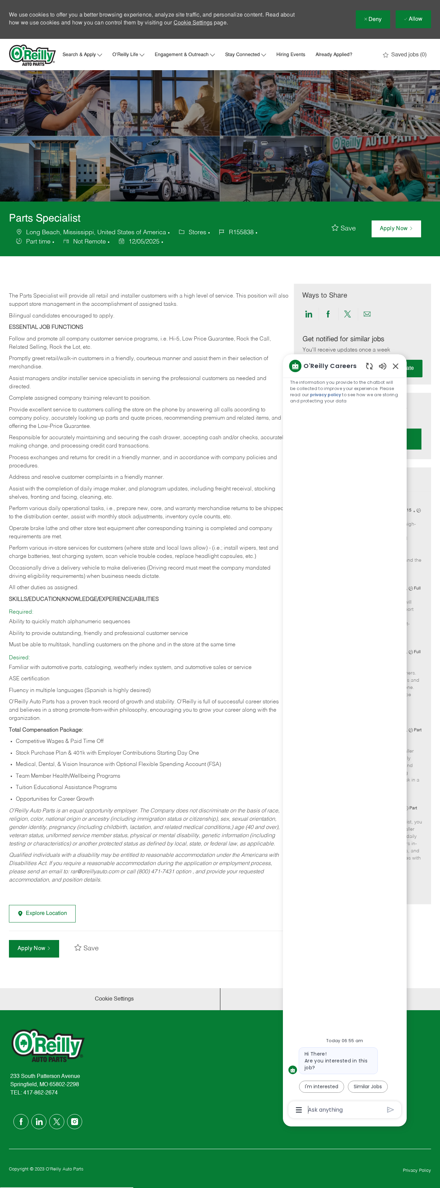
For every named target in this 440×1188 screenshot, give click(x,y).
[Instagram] (74, 1121)
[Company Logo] (33, 55)
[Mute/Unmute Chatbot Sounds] (382, 366)
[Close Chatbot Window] (395, 366)
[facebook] (21, 1121)
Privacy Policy (417, 1170)
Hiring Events (290, 55)
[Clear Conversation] (369, 365)
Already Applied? (334, 55)
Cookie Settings (193, 23)
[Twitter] (56, 1121)
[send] (390, 1109)
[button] (396, 229)
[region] (345, 737)
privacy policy (325, 395)
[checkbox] (344, 228)
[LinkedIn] (38, 1121)
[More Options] (299, 1110)
